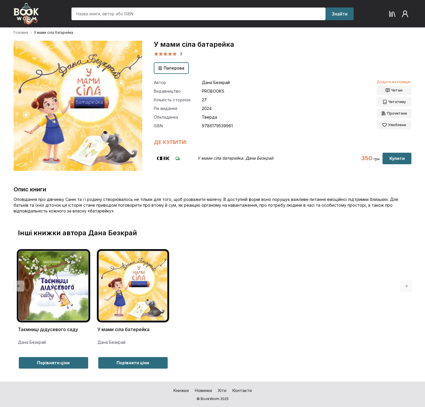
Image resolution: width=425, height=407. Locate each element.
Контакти (242, 390)
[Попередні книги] (19, 286)
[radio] (156, 54)
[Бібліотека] (392, 14)
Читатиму (397, 102)
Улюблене (397, 125)
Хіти (222, 390)
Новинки (203, 390)
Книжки (181, 390)
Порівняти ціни (53, 362)
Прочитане (397, 113)
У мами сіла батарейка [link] (53, 32)
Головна (21, 32)
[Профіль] (405, 14)
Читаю (397, 90)
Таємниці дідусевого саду (48, 329)
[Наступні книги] (406, 286)
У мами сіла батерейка (123, 329)
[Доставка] (177, 158)
